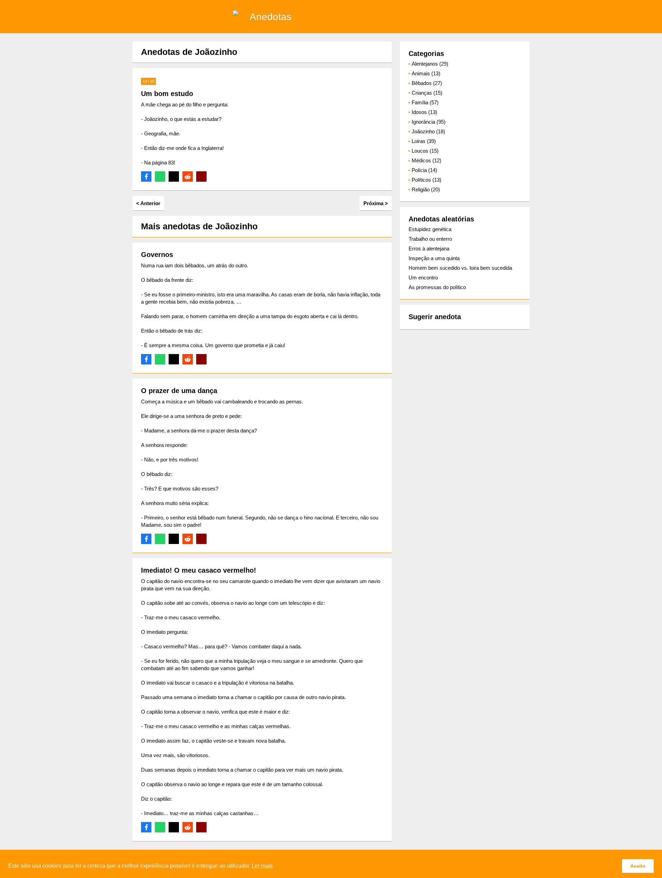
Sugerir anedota (435, 317)
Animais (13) (426, 73)
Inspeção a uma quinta (434, 258)
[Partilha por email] (201, 176)
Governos (157, 254)
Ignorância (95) (428, 122)
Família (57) (425, 102)
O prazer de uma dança (179, 390)
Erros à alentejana (429, 248)
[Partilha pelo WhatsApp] (160, 176)
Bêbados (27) (427, 83)
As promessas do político (437, 287)
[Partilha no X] (174, 176)
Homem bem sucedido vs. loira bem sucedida (460, 268)
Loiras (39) (424, 141)
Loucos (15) (425, 151)
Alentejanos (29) (430, 64)
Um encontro (423, 277)
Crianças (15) (427, 93)
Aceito (637, 866)
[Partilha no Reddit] (187, 176)
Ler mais (262, 866)
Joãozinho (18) (428, 131)
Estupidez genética (430, 229)
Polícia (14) (424, 170)
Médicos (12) (426, 160)
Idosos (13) (424, 112)
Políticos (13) (426, 180)
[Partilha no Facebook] (146, 176)
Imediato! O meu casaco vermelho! (198, 570)
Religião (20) (426, 189)
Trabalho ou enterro (430, 239)
